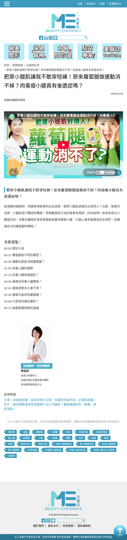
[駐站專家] (88, 50)
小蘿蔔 (54, 432)
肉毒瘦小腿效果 (53, 450)
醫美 (106, 438)
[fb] (41, 37)
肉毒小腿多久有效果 (104, 450)
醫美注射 (25, 444)
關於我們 (38, 525)
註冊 (80, 3)
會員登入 (91, 3)
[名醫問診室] (63, 50)
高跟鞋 (11, 455)
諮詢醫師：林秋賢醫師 (36, 365)
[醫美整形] (12, 50)
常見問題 (68, 525)
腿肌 (68, 438)
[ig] (51, 37)
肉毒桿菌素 (102, 432)
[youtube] (46, 37)
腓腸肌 (26, 438)
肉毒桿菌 (83, 432)
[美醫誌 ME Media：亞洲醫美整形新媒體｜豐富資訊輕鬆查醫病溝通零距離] (63, 21)
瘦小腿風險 (14, 450)
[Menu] (7, 3)
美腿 (93, 438)
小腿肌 (54, 438)
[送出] (86, 37)
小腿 (40, 438)
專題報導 (17, 65)
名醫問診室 (32, 65)
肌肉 (81, 438)
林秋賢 (11, 432)
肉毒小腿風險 (109, 444)
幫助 (102, 3)
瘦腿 (25, 432)
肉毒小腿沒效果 (77, 450)
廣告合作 (53, 525)
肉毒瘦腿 (32, 450)
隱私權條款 (84, 525)
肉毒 (68, 432)
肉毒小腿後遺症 (64, 444)
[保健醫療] (37, 50)
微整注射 (42, 444)
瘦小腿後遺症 (87, 444)
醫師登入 (116, 3)
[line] (55, 37)
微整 (10, 444)
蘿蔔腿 (39, 432)
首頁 (6, 65)
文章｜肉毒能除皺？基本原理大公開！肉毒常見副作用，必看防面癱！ (50, 400)
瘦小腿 (11, 438)
